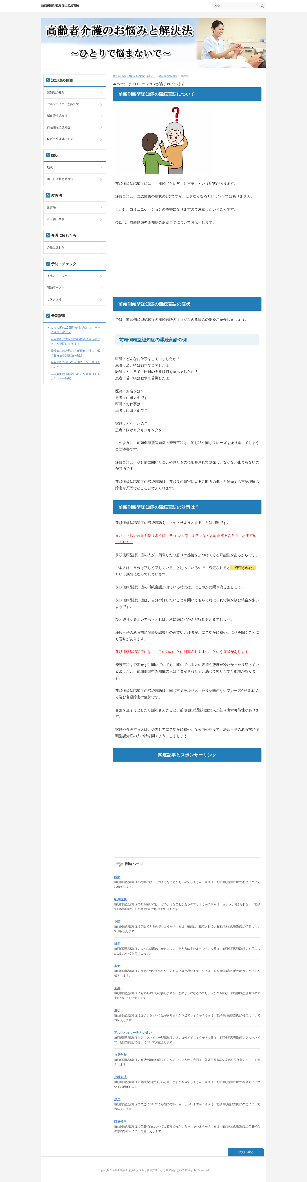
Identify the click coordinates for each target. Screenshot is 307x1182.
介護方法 (120, 1077)
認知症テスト (56, 287)
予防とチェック (57, 276)
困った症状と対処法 (60, 179)
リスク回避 (54, 299)
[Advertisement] (187, 265)
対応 (117, 943)
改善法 (51, 207)
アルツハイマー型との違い (133, 1032)
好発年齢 (120, 1055)
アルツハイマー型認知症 (63, 104)
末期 (117, 988)
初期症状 (120, 899)
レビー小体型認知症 (60, 139)
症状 (50, 167)
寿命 (117, 966)
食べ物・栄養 (56, 219)
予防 (117, 921)
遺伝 (117, 1010)
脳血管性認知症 (57, 115)
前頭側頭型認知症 (168, 76)
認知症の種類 (56, 92)
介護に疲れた (56, 247)
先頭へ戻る (246, 1152)
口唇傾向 (120, 1121)
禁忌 (117, 1099)
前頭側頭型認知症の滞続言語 (60, 5)
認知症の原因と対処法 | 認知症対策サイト (134, 76)
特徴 (117, 877)
